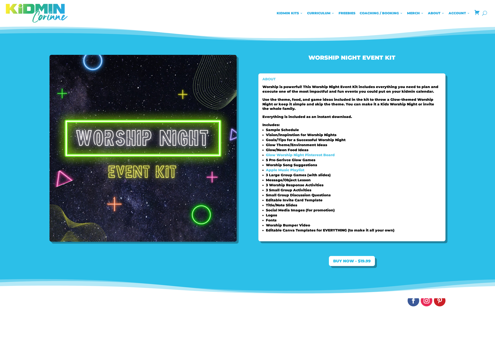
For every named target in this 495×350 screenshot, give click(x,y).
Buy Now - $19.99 (352, 261)
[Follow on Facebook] (413, 300)
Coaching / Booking (379, 13)
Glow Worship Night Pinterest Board (300, 155)
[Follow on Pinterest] (440, 300)
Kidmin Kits (288, 13)
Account (457, 13)
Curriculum (318, 13)
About (434, 13)
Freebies (347, 13)
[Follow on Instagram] (426, 300)
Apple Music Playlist (285, 170)
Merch (413, 13)
